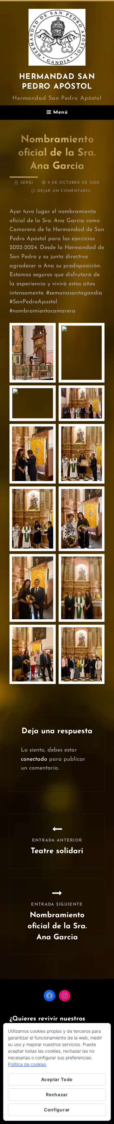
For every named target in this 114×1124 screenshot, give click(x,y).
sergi (27, 183)
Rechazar (57, 1094)
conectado (34, 759)
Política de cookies (27, 1064)
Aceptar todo (57, 1079)
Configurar (57, 1109)
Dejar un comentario (64, 191)
